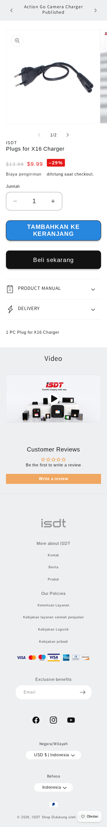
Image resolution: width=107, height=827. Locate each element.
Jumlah (13, 186)
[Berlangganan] (82, 692)
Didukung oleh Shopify (71, 817)
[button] (53, 289)
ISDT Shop (41, 817)
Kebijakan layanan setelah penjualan (53, 617)
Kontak (53, 555)
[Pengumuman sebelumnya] (11, 10)
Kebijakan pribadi (53, 641)
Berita (53, 567)
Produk (53, 579)
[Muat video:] (53, 398)
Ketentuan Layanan (53, 605)
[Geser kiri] (39, 134)
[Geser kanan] (67, 134)
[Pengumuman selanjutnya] (95, 10)
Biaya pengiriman (24, 174)
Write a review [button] (53, 479)
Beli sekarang (53, 259)
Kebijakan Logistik (53, 629)
